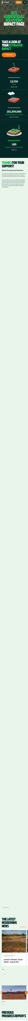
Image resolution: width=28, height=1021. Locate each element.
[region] (14, 551)
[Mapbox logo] (5, 907)
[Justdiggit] (5, 2)
